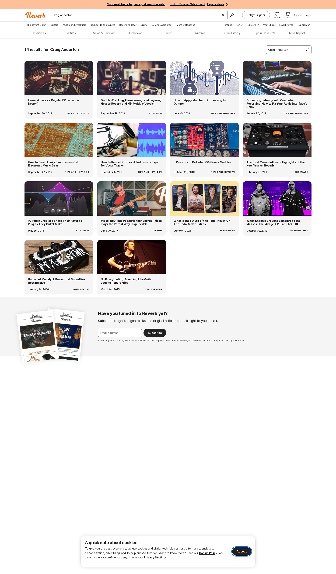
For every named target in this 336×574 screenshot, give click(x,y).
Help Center (303, 24)
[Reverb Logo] (35, 15)
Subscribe (155, 333)
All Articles (39, 33)
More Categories (186, 24)
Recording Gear (127, 24)
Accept (242, 551)
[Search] (231, 15)
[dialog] (167, 551)
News (239, 24)
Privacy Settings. (155, 557)
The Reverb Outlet (36, 24)
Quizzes (200, 33)
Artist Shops (269, 24)
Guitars (54, 24)
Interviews (135, 33)
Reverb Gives (286, 24)
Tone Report (297, 33)
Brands (228, 24)
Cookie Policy (208, 553)
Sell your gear (256, 15)
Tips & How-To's (264, 33)
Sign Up (298, 15)
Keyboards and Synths (102, 24)
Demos (167, 33)
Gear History (232, 33)
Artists (71, 33)
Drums (144, 24)
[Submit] (307, 49)
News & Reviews (103, 33)
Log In (308, 15)
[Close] (223, 15)
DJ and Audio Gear (162, 24)
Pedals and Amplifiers (74, 24)
